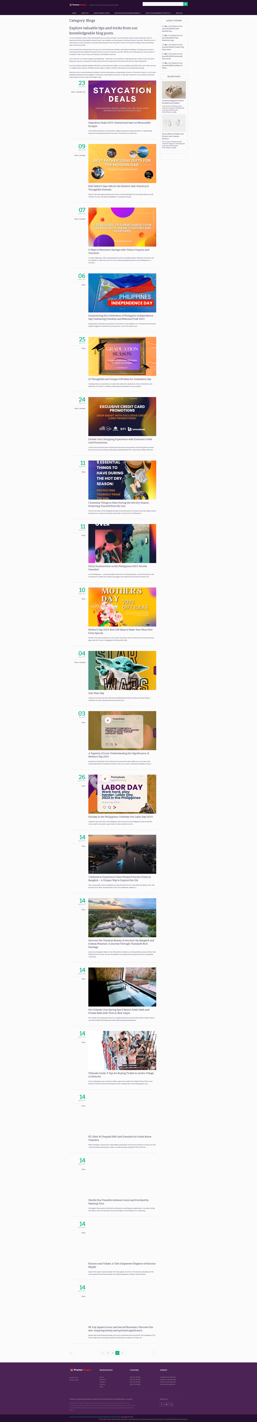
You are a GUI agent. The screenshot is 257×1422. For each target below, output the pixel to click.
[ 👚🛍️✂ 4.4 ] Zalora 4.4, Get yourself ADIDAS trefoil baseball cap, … (172, 28)
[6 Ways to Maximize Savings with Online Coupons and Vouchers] (122, 227)
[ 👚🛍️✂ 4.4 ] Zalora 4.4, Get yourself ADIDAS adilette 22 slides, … (172, 65)
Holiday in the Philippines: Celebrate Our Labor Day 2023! (120, 816)
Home (74, 13)
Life (84, 92)
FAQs (101, 1387)
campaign (79, 92)
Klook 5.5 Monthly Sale (167, 1384)
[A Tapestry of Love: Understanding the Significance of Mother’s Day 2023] (122, 730)
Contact (102, 1382)
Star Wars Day (96, 693)
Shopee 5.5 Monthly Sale (168, 1379)
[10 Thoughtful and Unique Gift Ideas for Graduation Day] (122, 356)
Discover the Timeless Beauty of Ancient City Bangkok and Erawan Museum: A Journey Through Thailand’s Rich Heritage (121, 944)
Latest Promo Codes (101, 13)
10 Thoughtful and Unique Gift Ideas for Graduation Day (119, 379)
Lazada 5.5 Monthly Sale (168, 1377)
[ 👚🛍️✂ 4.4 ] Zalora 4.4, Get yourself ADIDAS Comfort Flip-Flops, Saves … (173, 47)
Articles (179, 13)
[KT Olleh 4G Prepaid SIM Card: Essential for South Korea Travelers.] (122, 1113)
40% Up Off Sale (135, 1379)
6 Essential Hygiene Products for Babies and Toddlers (173, 102)
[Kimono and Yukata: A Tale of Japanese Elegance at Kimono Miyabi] (122, 1240)
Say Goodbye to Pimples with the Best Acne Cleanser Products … (173, 136)
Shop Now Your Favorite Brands (127, 13)
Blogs (73, 92)
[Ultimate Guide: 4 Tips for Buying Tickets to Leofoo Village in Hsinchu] (122, 1050)
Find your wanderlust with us (158, 13)
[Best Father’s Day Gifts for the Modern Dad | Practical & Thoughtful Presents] (122, 163)
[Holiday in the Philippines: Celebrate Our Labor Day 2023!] (122, 794)
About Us (85, 13)
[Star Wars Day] (122, 670)
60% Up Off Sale (135, 1382)
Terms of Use (73, 1377)
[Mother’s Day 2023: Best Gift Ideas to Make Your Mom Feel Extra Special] (122, 607)
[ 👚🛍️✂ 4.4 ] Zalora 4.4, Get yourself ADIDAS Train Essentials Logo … (172, 38)
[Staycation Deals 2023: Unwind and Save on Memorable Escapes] (122, 100)
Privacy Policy (74, 1380)
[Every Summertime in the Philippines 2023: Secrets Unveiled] (122, 543)
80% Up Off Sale (135, 1384)
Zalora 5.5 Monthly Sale (168, 1382)
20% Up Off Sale (135, 1377)
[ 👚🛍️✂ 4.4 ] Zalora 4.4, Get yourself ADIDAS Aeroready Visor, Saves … (172, 56)
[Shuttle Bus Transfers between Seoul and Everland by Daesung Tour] (122, 1177)
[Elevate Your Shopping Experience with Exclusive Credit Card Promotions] (122, 416)
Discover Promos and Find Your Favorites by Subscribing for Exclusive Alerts (95, 1417)
